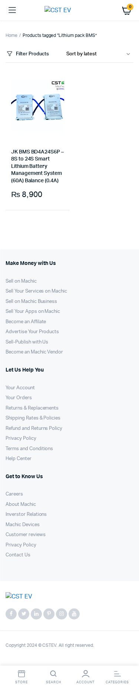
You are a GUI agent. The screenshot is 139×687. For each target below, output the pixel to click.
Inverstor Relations (26, 514)
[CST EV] (69, 10)
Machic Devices (23, 524)
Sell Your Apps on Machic (33, 311)
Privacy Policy (21, 438)
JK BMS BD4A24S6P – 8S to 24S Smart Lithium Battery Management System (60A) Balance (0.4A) (37, 166)
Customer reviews (26, 534)
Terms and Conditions (29, 448)
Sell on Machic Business (31, 301)
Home (11, 35)
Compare (33, 225)
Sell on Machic (21, 281)
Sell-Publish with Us (27, 342)
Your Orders (19, 398)
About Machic (21, 504)
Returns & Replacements (32, 408)
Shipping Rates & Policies (33, 418)
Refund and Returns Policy (34, 428)
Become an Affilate (26, 322)
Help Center (19, 458)
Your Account (20, 388)
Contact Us (18, 555)
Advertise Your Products (32, 331)
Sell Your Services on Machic (36, 291)
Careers (14, 494)
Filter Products (32, 54)
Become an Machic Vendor (34, 352)
